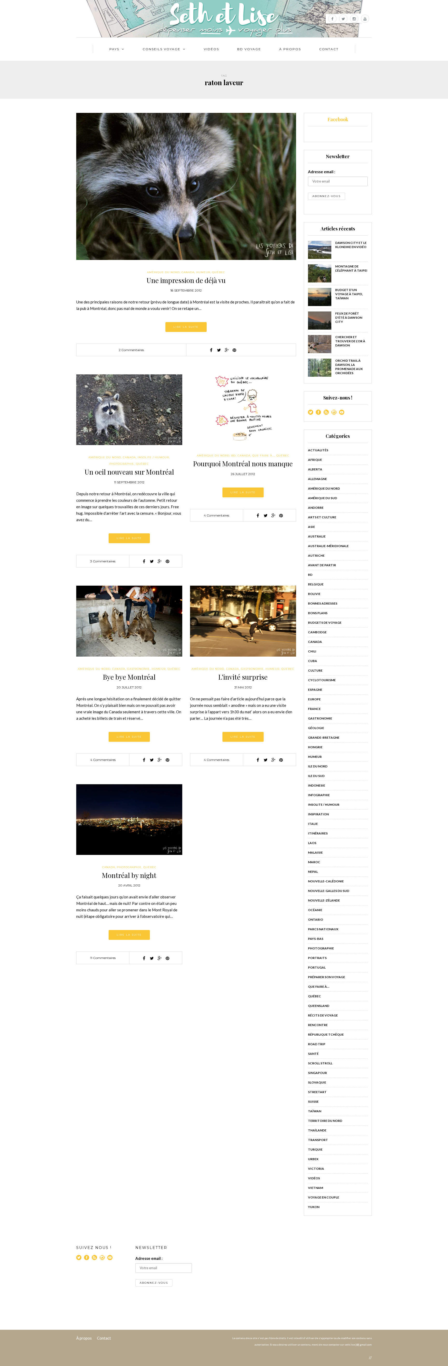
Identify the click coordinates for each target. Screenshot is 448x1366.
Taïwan (314, 1111)
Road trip (316, 1044)
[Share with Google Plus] (227, 350)
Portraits (317, 958)
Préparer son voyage (326, 977)
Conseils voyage (161, 49)
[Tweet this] (219, 350)
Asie (311, 527)
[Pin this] (234, 350)
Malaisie (315, 852)
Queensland (318, 1006)
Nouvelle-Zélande (324, 900)
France (314, 709)
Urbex (313, 1159)
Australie (317, 536)
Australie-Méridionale (328, 546)
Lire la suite (186, 327)
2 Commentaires (131, 350)
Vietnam (315, 1188)
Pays (114, 49)
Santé (313, 1054)
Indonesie (316, 785)
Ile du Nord (317, 766)
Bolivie (314, 594)
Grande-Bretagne (323, 737)
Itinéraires (318, 833)
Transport (318, 1140)
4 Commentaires (216, 515)
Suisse (313, 1101)
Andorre (316, 508)
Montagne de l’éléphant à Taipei (351, 268)
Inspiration (318, 814)
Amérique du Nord (163, 272)
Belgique (316, 584)
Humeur (203, 272)
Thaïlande (317, 1130)
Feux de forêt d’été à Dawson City (348, 317)
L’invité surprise (243, 676)
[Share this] (211, 350)
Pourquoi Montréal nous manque (243, 463)
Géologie (316, 728)
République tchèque (326, 1034)
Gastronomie (138, 669)
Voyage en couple (323, 1197)
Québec (218, 272)
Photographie (121, 464)
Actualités (318, 450)
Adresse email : (321, 171)
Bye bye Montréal (129, 676)
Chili (312, 651)
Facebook (337, 119)
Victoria (316, 1169)
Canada (187, 272)
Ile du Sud (316, 776)
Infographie (319, 795)
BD (233, 455)
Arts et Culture (322, 517)
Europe (314, 699)
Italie (313, 824)
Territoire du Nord (325, 1121)
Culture (315, 670)
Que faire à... (263, 455)
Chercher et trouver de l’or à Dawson (350, 341)
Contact (329, 49)
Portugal (317, 967)
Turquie (315, 1149)
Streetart (317, 1092)
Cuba (312, 661)
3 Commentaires (102, 561)
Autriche (316, 555)
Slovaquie (317, 1082)
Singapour (317, 1073)
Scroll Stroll (320, 1063)
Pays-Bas (315, 939)
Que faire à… (318, 987)
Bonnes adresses (322, 603)
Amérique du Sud (322, 498)
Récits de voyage (323, 1015)
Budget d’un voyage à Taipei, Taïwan (349, 294)
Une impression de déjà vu (186, 280)
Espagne (315, 690)
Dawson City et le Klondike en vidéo (351, 245)
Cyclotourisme (322, 680)
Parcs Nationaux (323, 929)
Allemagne (317, 479)
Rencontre (318, 1025)
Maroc (314, 862)
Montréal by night (129, 875)
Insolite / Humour (153, 457)
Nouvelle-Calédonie (326, 881)
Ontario (315, 919)
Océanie (315, 910)
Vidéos (211, 49)
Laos (312, 843)
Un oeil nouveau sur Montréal (129, 471)
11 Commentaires (103, 958)
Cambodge (317, 632)
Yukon (313, 1207)
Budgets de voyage (324, 622)
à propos (290, 49)
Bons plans (317, 613)
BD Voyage (249, 49)
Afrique (315, 460)
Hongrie (315, 747)
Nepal (313, 872)
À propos (84, 1338)
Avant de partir (322, 565)
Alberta (315, 469)
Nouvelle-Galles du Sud (328, 891)
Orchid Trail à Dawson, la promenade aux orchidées (349, 367)
